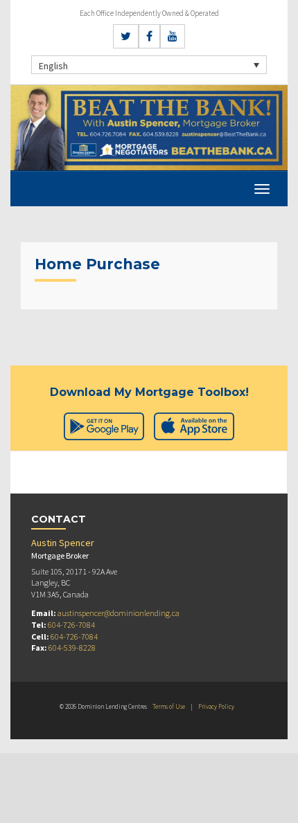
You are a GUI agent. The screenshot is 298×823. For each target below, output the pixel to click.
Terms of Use (168, 706)
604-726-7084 (71, 624)
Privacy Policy (216, 706)
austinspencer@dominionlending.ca (118, 613)
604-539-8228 (72, 647)
